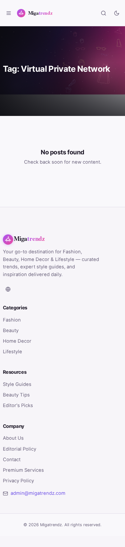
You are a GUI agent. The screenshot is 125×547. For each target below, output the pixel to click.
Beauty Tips (16, 395)
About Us (13, 438)
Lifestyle (12, 352)
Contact (12, 459)
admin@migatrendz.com (38, 493)
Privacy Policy (18, 481)
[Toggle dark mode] (116, 13)
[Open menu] (8, 13)
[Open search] (103, 13)
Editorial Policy (19, 449)
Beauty (11, 330)
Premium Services (23, 470)
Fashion (12, 320)
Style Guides (17, 384)
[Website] (8, 289)
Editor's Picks (18, 405)
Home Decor (17, 341)
